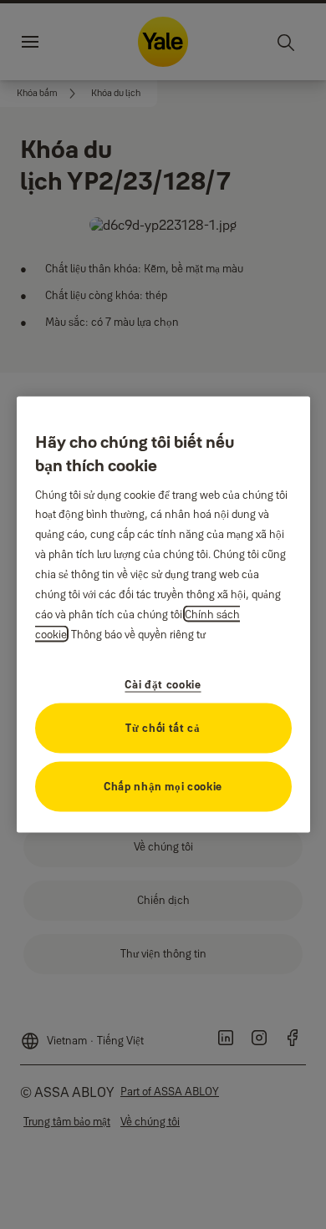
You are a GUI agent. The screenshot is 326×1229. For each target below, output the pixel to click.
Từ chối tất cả (162, 727)
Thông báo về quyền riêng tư (138, 634)
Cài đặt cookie (163, 684)
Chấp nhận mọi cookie (163, 786)
